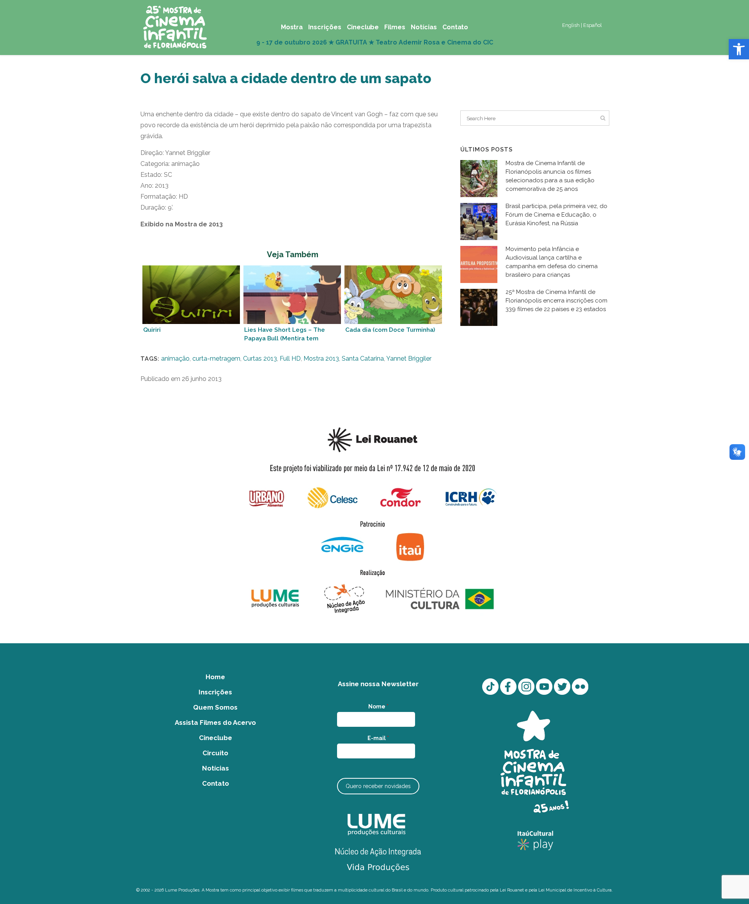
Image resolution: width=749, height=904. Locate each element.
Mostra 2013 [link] (321, 358)
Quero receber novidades (378, 786)
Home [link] (215, 677)
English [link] (571, 25)
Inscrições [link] (215, 692)
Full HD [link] (290, 358)
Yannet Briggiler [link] (408, 358)
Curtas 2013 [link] (260, 358)
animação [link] (175, 358)
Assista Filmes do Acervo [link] (215, 722)
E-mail (378, 738)
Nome (378, 706)
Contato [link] (215, 783)
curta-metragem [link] (216, 358)
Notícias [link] (215, 768)
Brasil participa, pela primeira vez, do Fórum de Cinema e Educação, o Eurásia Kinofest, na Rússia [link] (556, 215)
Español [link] (592, 25)
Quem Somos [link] (215, 707)
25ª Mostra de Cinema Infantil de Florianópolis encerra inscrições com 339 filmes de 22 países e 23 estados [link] (556, 300)
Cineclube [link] (215, 738)
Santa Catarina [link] (363, 358)
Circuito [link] (215, 753)
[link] (739, 49)
